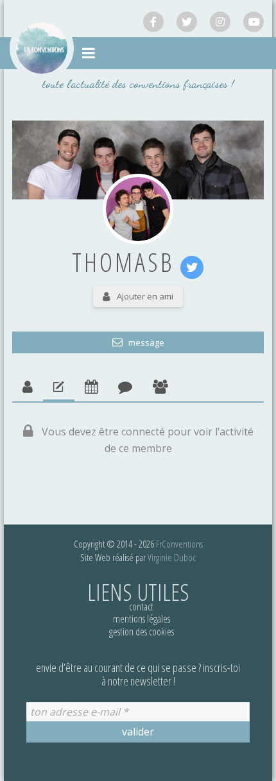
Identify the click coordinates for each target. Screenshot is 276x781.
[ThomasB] (138, 209)
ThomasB (123, 262)
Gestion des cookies (141, 632)
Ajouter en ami (145, 296)
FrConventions (179, 543)
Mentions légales (141, 619)
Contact (141, 607)
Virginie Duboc (172, 557)
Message (145, 342)
